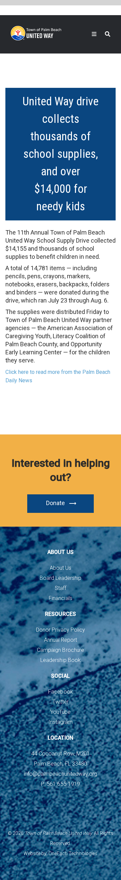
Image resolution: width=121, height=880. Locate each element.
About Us (60, 568)
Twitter (60, 702)
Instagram (60, 722)
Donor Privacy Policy (60, 630)
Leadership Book (60, 660)
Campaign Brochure (60, 650)
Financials (60, 598)
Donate (55, 502)
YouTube (60, 712)
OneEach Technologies (72, 853)
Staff (60, 588)
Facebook (60, 692)
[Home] (36, 33)
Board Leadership (60, 578)
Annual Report (60, 640)
